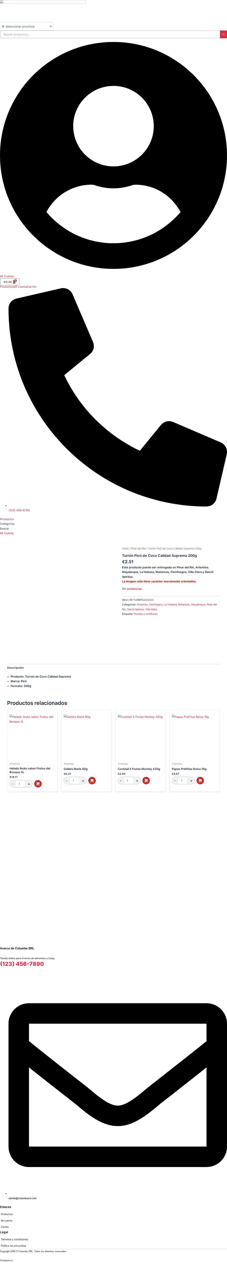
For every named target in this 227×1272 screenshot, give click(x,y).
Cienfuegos (155, 604)
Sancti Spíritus (135, 609)
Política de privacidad (13, 1245)
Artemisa (142, 604)
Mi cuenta (20, 286)
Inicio (125, 548)
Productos (7, 286)
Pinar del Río (138, 548)
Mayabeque (198, 604)
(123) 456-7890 (22, 964)
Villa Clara (151, 609)
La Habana (170, 604)
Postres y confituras (145, 613)
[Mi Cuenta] (113, 271)
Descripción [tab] (15, 667)
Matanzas (184, 604)
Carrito (31, 286)
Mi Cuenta (7, 276)
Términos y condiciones (14, 1239)
